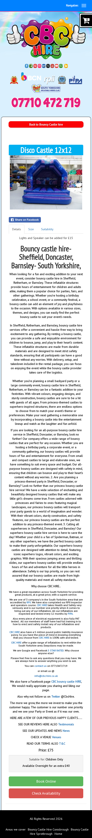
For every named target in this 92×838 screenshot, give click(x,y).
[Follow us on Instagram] (40, 65)
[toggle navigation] (84, 5)
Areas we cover (16, 829)
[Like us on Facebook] (27, 65)
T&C (62, 743)
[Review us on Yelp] (52, 65)
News (66, 731)
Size (31, 229)
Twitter (55, 696)
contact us (40, 665)
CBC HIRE (42, 605)
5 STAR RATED (56, 650)
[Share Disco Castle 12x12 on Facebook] (46, 220)
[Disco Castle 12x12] (46, 182)
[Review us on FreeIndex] (31, 65)
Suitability (47, 229)
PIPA (70, 613)
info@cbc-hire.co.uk (46, 675)
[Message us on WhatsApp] (61, 65)
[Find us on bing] (66, 65)
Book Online (46, 781)
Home (58, 834)
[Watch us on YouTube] (57, 65)
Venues (56, 737)
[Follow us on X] (48, 65)
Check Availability (46, 793)
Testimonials (66, 724)
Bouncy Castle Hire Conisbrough (48, 829)
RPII (29, 602)
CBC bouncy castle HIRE (66, 681)
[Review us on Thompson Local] (44, 65)
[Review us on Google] (35, 65)
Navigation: (72, 5)
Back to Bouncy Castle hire (46, 124)
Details (16, 229)
